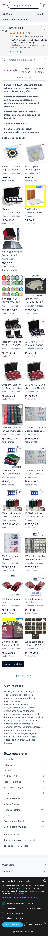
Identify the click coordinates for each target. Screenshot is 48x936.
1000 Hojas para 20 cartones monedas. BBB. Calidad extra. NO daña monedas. (35, 558)
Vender (41, 14)
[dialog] (24, 906)
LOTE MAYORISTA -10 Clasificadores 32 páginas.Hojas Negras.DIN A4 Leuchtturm (11, 472)
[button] (24, 897)
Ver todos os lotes (13, 664)
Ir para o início (24, 675)
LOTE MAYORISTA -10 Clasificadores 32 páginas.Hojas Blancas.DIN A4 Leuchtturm (34, 472)
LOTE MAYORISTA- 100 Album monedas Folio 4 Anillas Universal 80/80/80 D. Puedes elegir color (12, 429)
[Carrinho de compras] (44, 5)
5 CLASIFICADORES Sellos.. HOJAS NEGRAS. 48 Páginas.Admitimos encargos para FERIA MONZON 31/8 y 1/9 (12, 254)
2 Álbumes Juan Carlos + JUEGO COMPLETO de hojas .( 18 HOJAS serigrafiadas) (12, 643)
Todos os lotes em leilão (16, 845)
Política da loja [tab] (24, 77)
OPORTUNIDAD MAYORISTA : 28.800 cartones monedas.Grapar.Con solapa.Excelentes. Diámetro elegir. (12, 301)
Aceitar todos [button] (12, 925)
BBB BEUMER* (16, 28)
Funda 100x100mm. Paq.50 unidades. (12, 168)
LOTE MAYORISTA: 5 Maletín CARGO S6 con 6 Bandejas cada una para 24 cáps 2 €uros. (35, 386)
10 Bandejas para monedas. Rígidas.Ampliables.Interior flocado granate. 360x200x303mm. (35, 601)
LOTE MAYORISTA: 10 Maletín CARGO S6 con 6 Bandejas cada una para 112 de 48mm (11, 344)
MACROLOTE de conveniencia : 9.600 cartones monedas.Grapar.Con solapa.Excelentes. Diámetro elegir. (35, 301)
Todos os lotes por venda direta (20, 840)
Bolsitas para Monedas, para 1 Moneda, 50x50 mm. (35, 168)
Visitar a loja (15, 51)
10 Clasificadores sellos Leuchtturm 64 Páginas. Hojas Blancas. (35, 515)
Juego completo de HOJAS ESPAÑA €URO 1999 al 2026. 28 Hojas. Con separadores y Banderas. (35, 643)
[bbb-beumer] (4, 29)
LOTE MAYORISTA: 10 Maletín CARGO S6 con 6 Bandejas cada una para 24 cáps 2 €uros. (11, 386)
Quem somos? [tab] (26, 70)
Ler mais (20, 893)
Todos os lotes (11, 834)
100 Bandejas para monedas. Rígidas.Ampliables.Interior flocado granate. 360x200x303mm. (12, 601)
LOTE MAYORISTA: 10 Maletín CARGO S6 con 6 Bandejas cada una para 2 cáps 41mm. (34, 344)
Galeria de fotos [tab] (39, 70)
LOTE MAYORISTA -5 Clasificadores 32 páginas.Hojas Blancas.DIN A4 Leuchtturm (35, 429)
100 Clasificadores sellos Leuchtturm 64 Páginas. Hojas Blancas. (12, 515)
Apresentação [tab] (11, 70)
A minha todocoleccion (15, 19)
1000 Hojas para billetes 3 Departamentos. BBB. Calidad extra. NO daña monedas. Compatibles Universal (11, 558)
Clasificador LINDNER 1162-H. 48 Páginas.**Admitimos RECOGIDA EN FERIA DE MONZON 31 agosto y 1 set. (35, 211)
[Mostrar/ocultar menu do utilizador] (3, 5)
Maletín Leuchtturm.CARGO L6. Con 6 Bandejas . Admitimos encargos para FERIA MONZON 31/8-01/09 (12, 211)
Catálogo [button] (8, 14)
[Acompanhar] (20, 145)
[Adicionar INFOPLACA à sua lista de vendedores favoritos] (44, 29)
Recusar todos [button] (35, 925)
